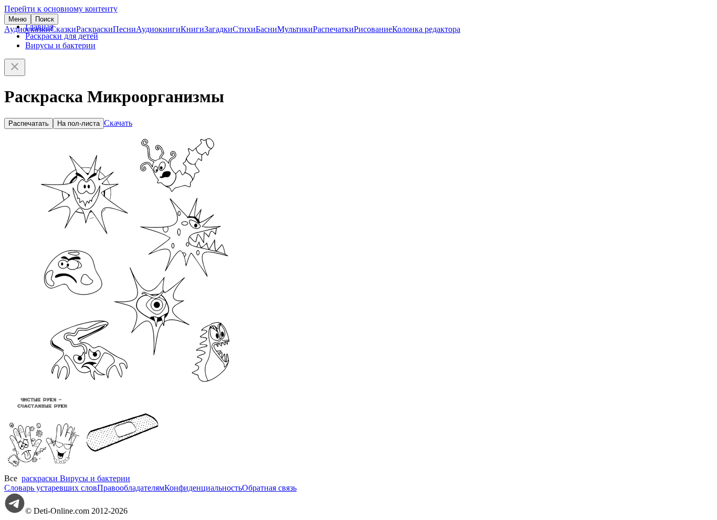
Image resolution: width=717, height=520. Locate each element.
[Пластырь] (122, 468)
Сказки (63, 29)
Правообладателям (130, 487)
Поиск (44, 19)
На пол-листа (78, 123)
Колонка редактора (426, 29)
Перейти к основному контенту (61, 8)
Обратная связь (269, 487)
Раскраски (94, 29)
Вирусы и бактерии (60, 45)
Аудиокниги (158, 29)
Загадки (218, 29)
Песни (124, 29)
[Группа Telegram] (14, 510)
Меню (17, 19)
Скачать (118, 122)
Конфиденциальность (203, 487)
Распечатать (28, 123)
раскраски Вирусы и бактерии (76, 478)
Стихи (244, 29)
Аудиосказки (27, 29)
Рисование (373, 29)
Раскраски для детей (61, 35)
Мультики (295, 29)
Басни (266, 29)
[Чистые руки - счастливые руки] (43, 468)
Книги (192, 29)
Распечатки (333, 29)
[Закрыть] (14, 67)
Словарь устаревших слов (50, 487)
